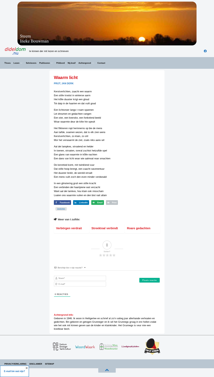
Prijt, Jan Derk (64, 83)
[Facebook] (205, 51)
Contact (101, 63)
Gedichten (61, 209)
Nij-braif (72, 63)
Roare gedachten (138, 228)
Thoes (7, 63)
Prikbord (60, 63)
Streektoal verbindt (104, 228)
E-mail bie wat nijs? (14, 371)
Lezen (17, 63)
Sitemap (49, 364)
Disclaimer (35, 364)
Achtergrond (84, 63)
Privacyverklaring (15, 364)
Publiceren (44, 63)
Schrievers (31, 63)
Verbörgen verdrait (69, 228)
